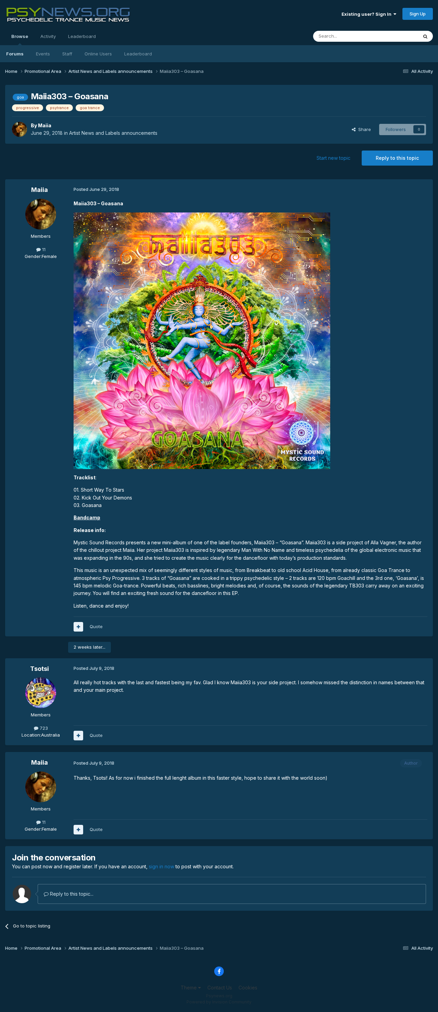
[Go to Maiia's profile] (19, 129)
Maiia (44, 125)
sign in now (161, 866)
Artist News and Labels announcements (113, 133)
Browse (19, 36)
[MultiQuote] (78, 627)
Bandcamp (87, 517)
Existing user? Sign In (368, 14)
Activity (48, 36)
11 (43, 249)
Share (363, 129)
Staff (67, 53)
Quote (96, 626)
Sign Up (418, 13)
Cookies (248, 987)
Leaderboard (138, 53)
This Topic (398, 36)
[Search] (425, 36)
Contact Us (219, 987)
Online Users (98, 53)
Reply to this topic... (71, 894)
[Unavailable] (202, 340)
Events (43, 53)
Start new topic (333, 158)
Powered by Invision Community (219, 1001)
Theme (189, 987)
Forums (15, 53)
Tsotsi (39, 668)
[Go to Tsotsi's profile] (40, 692)
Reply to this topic (397, 158)
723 (43, 728)
